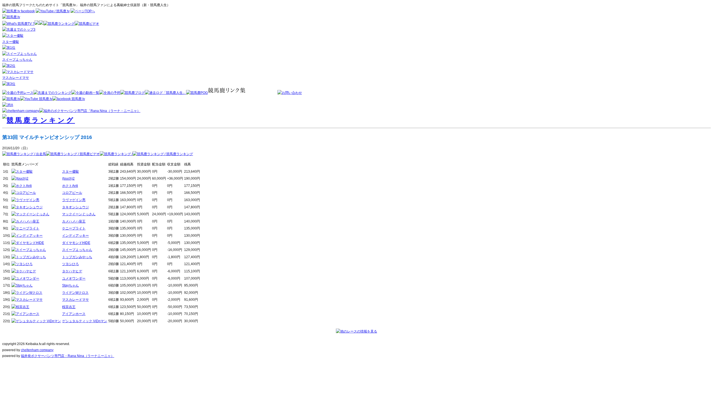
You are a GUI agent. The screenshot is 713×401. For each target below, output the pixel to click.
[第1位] (8, 48)
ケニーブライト (74, 228)
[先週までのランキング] (52, 93)
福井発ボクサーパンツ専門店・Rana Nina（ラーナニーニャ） (67, 356)
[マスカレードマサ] (17, 72)
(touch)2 (68, 178)
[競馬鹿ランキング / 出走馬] (24, 154)
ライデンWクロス (75, 293)
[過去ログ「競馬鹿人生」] (165, 93)
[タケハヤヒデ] (23, 271)
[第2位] (8, 66)
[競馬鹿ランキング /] (116, 154)
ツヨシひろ (70, 264)
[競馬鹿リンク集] (242, 93)
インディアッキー (75, 236)
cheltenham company (37, 350)
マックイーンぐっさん (79, 214)
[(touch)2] (19, 178)
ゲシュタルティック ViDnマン (84, 321)
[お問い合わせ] (289, 93)
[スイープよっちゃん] (19, 54)
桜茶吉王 (68, 307)
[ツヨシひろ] (22, 264)
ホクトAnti (70, 186)
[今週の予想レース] (17, 93)
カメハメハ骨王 (74, 221)
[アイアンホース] (25, 314)
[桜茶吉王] (20, 307)
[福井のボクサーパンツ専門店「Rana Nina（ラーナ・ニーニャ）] (89, 111)
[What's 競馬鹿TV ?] (18, 24)
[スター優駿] (12, 36)
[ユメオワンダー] (25, 278)
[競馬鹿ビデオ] (87, 24)
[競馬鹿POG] (197, 93)
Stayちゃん (70, 285)
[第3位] (8, 84)
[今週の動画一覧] (85, 93)
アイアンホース (74, 314)
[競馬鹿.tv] (11, 99)
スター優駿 (10, 42)
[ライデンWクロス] (26, 293)
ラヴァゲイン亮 (74, 200)
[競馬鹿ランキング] (59, 24)
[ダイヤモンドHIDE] (27, 243)
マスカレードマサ (15, 78)
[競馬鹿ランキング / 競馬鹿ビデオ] (73, 154)
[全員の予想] (109, 93)
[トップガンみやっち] (28, 257)
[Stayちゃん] (22, 285)
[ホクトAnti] (21, 186)
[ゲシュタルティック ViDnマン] (36, 321)
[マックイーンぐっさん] (30, 214)
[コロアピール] (23, 193)
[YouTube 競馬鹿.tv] (36, 99)
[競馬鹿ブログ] (132, 93)
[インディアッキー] (27, 236)
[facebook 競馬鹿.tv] (68, 99)
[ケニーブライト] (25, 228)
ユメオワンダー (74, 278)
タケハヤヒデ (72, 271)
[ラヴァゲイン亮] (25, 200)
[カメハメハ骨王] (25, 221)
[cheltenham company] (20, 111)
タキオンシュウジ (75, 207)
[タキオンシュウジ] (27, 207)
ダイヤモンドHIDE (76, 243)
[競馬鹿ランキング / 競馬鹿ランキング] (163, 154)
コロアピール (72, 193)
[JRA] (7, 105)
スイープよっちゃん (17, 60)
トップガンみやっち (77, 257)
